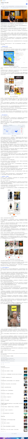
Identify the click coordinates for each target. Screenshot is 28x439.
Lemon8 (3, 362)
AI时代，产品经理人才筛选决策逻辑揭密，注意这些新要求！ (8, 426)
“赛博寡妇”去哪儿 (3, 416)
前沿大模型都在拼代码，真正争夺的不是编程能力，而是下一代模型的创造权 (10, 380)
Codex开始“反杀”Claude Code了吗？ (5, 367)
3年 (1, 362)
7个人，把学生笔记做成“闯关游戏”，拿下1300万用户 (7, 413)
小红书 (8, 362)
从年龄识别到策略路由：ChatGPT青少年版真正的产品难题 (8, 419)
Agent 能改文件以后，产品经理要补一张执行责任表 (7, 393)
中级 (5, 362)
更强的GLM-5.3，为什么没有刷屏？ (5, 400)
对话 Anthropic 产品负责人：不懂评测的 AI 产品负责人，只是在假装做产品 (10, 406)
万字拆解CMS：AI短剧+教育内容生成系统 (6, 387)
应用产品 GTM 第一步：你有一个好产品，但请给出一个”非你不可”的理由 (9, 429)
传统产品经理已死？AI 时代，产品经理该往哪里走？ (7, 390)
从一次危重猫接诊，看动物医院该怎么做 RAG (6, 377)
